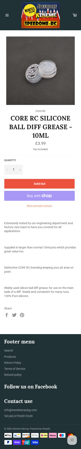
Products (10, 356)
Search (8, 350)
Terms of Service (14, 368)
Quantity (10, 160)
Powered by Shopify (40, 428)
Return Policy (12, 362)
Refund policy (13, 374)
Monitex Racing (21, 428)
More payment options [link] (39, 205)
